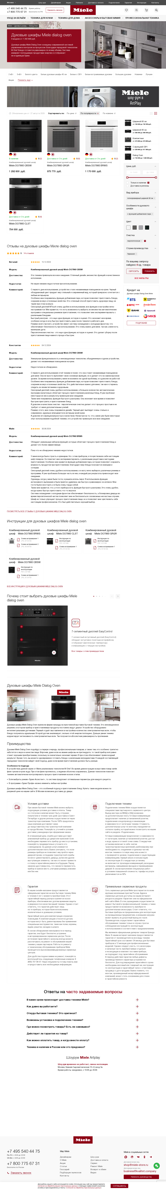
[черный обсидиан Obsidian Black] (147, 227)
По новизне (108, 113)
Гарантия (128, 3)
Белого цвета (31, 74)
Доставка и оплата (95, 3)
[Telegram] (151, 1157)
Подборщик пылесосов (70, 1173)
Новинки (138, 74)
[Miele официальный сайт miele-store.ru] (83, 10)
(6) (79, 159)
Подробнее (141, 323)
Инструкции (141, 3)
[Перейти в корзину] (146, 10)
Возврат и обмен (98, 1169)
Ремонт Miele (96, 1166)
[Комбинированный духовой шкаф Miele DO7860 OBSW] (25, 135)
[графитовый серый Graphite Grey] (135, 227)
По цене (70, 113)
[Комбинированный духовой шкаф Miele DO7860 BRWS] (101, 135)
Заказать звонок (54, 10)
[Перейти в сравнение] (136, 10)
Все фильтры (142, 278)
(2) (41, 159)
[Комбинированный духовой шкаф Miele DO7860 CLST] (25, 193)
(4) (41, 217)
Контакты (155, 3)
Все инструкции (35, 586)
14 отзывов (29, 253)
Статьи (63, 1166)
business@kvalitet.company (140, 1171)
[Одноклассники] (144, 1157)
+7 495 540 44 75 (17, 8)
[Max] (126, 1157)
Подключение (114, 3)
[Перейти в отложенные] (126, 10)
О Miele (63, 1160)
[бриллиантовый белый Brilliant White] (128, 227)
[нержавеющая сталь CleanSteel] (141, 227)
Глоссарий (64, 1169)
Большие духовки (123, 74)
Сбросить (134, 271)
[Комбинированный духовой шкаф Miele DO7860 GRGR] (63, 135)
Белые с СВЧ (76, 74)
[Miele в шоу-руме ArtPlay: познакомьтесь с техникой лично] (83, 96)
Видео (93, 1173)
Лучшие (149, 74)
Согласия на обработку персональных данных (83, 1188)
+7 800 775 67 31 (17, 11)
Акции (68, 3)
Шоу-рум (42, 3)
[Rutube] (132, 1157)
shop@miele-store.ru (136, 1164)
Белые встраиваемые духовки (98, 74)
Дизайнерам (56, 3)
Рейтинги (79, 3)
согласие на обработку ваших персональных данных (57, 1186)
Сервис (94, 1163)
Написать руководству (141, 1177)
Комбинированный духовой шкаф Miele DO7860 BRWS (56, 436)
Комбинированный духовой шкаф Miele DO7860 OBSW (57, 270)
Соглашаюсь (119, 1186)
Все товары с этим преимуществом (88, 651)
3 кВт (19, 74)
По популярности (88, 113)
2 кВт (11, 74)
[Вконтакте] (138, 1157)
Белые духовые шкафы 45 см (54, 74)
